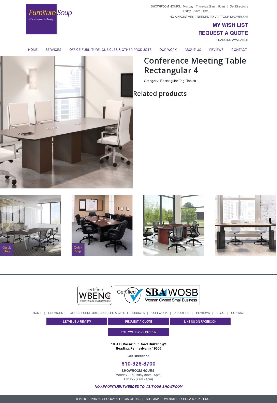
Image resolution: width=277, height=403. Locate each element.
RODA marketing (196, 399)
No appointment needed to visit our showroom (209, 16)
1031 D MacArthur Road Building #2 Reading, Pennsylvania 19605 (138, 346)
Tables (191, 80)
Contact (239, 50)
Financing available (232, 39)
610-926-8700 (138, 363)
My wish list (230, 25)
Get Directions (239, 6)
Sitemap (152, 399)
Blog (220, 312)
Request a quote (223, 32)
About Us (193, 50)
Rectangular (169, 80)
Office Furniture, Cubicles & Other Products (110, 50)
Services (53, 50)
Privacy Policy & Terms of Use (116, 399)
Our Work (168, 50)
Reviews (216, 50)
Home (33, 50)
